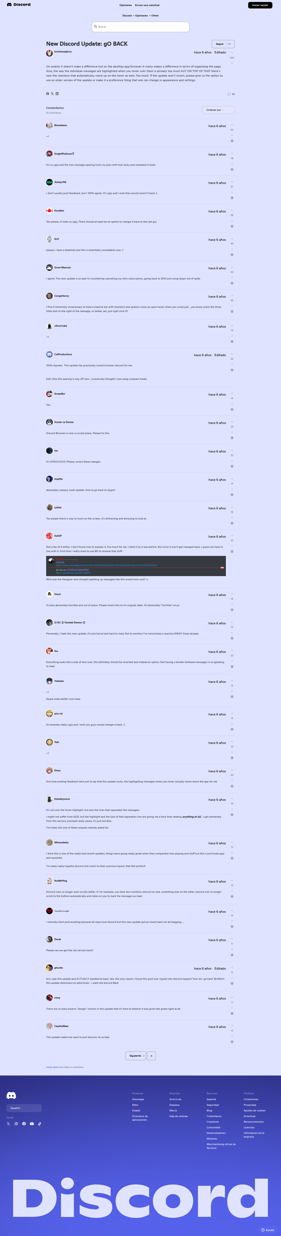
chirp (57, 998)
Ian (56, 451)
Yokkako (59, 681)
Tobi (56, 742)
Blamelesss (60, 125)
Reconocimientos (254, 1121)
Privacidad (250, 1105)
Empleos (174, 1105)
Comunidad (213, 1127)
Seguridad (213, 1105)
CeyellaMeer (61, 1026)
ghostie (58, 968)
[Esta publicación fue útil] (232, 53)
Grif (56, 239)
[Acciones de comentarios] (232, 141)
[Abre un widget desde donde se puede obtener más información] (268, 1230)
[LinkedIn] (57, 93)
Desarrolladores (216, 1133)
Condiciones (251, 1099)
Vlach (57, 594)
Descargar (138, 1099)
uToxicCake (60, 326)
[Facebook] (47, 93)
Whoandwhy (61, 842)
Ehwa (57, 770)
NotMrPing (60, 881)
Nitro (135, 1105)
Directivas (249, 1116)
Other (155, 15)
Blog (209, 1110)
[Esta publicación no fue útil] (232, 63)
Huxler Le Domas (64, 422)
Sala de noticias (178, 1116)
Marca (173, 1110)
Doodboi (59, 211)
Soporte (211, 1099)
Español (15, 1108)
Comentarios (214, 1116)
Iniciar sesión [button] (260, 5)
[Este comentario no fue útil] (232, 135)
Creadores (213, 1121)
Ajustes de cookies (255, 1110)
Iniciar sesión (52, 1067)
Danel (57, 939)
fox (56, 651)
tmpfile (58, 479)
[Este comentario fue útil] (232, 125)
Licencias (249, 1127)
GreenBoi (59, 394)
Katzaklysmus (62, 799)
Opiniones (125, 5)
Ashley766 (60, 182)
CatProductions (63, 354)
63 (233, 94)
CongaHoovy (61, 296)
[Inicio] (18, 5)
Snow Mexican (62, 267)
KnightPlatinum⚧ (64, 154)
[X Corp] (52, 93)
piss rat (58, 714)
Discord (127, 15)
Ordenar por (214, 110)
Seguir (220, 44)
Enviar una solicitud (147, 5)
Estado (136, 1110)
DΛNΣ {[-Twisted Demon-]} (69, 622)
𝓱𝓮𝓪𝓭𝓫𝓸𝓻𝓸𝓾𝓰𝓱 (61, 911)
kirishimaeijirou (63, 52)
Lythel (57, 507)
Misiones (212, 1138)
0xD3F (58, 536)
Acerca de (175, 1099)
